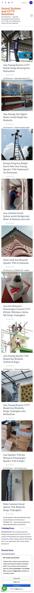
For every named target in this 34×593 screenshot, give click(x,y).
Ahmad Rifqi (11, 75)
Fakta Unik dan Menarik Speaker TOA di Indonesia (16, 261)
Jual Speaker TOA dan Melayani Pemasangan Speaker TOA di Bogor (14, 458)
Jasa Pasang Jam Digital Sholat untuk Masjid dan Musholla (15, 117)
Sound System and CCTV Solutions (11, 11)
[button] (4, 588)
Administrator (11, 319)
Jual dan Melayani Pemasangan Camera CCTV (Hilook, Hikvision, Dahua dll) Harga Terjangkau (16, 311)
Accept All (16, 585)
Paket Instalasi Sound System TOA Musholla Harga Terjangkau (14, 507)
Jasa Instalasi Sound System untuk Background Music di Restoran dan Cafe (16, 216)
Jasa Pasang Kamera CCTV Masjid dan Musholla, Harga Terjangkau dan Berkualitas (16, 410)
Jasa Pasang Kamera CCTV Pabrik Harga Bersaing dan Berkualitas (16, 68)
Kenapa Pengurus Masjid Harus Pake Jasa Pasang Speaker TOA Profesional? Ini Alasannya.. (16, 168)
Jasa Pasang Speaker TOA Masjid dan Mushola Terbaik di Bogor (16, 359)
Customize (16, 578)
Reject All (17, 582)
